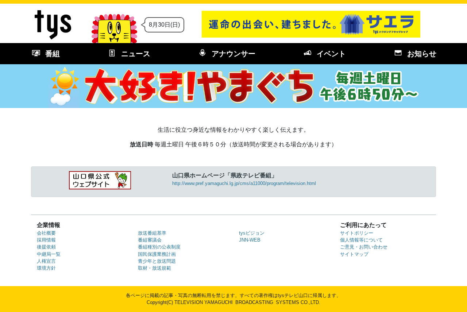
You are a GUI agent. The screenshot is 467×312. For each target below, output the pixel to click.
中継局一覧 (49, 254)
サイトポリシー (356, 233)
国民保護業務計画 (157, 254)
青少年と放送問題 (157, 261)
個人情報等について (361, 240)
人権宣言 (46, 261)
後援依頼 (46, 247)
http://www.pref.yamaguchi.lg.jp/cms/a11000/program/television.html (244, 183)
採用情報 (46, 240)
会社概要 (46, 233)
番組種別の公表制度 (159, 247)
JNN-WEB (249, 240)
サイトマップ (354, 254)
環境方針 (46, 268)
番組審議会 (150, 240)
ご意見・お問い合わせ (363, 247)
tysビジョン (252, 233)
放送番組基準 (152, 233)
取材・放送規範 (154, 268)
